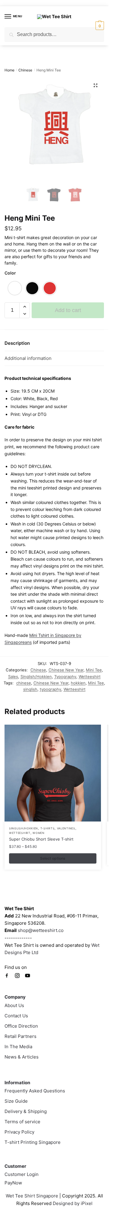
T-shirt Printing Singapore (33, 1142)
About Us (14, 1005)
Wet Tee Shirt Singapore (32, 1196)
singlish (30, 689)
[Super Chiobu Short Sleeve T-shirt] (53, 773)
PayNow (13, 1183)
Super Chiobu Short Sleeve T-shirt (41, 839)
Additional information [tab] (28, 358)
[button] (95, 85)
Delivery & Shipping (26, 1111)
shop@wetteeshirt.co (41, 930)
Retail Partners (20, 1036)
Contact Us (16, 1016)
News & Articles (22, 1057)
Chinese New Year (66, 669)
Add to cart (68, 310)
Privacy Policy (19, 1132)
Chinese (25, 70)
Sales (13, 676)
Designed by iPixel (73, 1203)
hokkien (78, 682)
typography (50, 689)
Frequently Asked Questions (35, 1091)
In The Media (18, 1046)
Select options (52, 858)
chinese (23, 682)
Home (9, 70)
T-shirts (47, 828)
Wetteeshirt (90, 676)
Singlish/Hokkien (36, 676)
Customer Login (22, 1174)
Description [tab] (17, 343)
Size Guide (16, 1101)
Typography (65, 676)
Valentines (66, 828)
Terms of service (22, 1121)
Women (39, 833)
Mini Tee (94, 669)
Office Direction (21, 1026)
